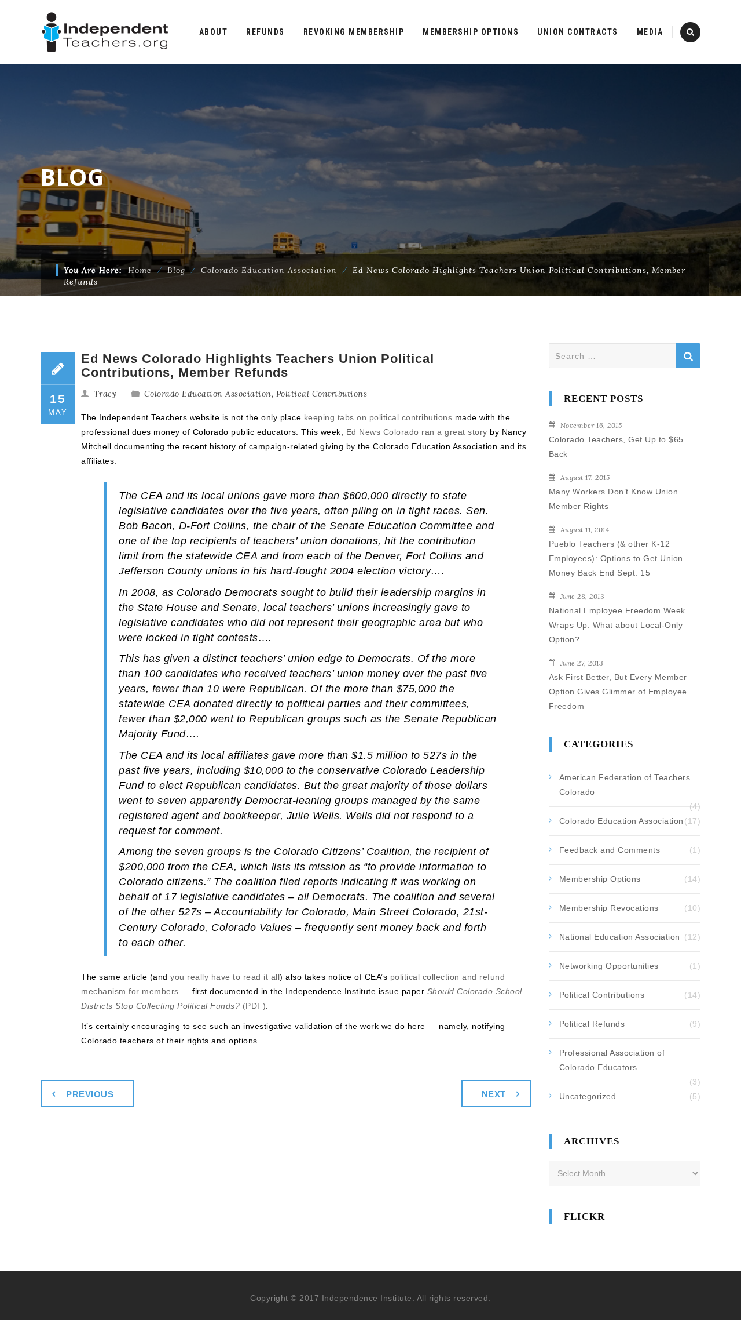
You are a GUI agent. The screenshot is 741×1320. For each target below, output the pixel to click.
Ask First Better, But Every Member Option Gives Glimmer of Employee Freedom (618, 691)
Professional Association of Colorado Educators (612, 1060)
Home (140, 270)
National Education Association (619, 936)
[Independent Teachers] (106, 32)
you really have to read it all (225, 976)
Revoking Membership (354, 32)
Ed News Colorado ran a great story (416, 432)
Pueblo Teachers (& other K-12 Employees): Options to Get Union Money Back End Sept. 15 (616, 558)
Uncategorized (588, 1096)
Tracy (105, 393)
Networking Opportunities (609, 965)
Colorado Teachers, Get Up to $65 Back (616, 447)
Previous (89, 1094)
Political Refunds (592, 1023)
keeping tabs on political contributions (378, 417)
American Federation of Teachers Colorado (625, 785)
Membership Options (600, 878)
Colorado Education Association (208, 393)
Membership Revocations (609, 907)
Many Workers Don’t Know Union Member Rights (613, 499)
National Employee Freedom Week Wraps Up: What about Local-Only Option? (617, 625)
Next (494, 1094)
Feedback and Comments (610, 849)
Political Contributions (322, 393)
